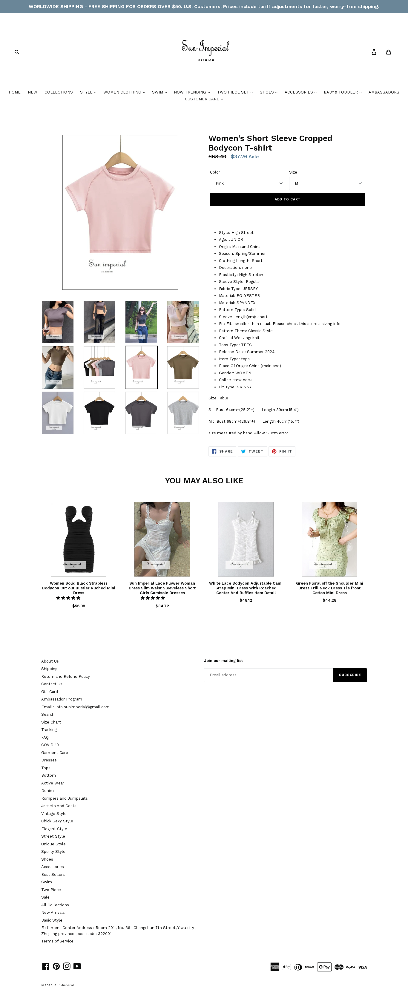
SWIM (158, 92)
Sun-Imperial (64, 985)
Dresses (49, 760)
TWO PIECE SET (233, 92)
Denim (47, 790)
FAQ (45, 737)
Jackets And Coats (58, 806)
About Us (50, 661)
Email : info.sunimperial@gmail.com (75, 707)
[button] (69, 598)
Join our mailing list (223, 660)
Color (215, 172)
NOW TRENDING (190, 92)
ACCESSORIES (299, 92)
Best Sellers (53, 874)
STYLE (87, 92)
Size (293, 172)
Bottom (48, 775)
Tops (45, 768)
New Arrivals (53, 912)
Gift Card (49, 691)
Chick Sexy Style (57, 821)
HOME (15, 92)
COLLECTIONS (59, 92)
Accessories (52, 866)
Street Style (53, 836)
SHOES (267, 92)
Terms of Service (57, 941)
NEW (32, 92)
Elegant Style (54, 829)
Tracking (49, 729)
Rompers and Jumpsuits (64, 798)
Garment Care (54, 752)
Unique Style (53, 844)
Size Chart (51, 722)
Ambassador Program (61, 699)
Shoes (47, 859)
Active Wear (52, 783)
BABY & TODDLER (341, 92)
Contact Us (51, 684)
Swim (46, 882)
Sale (45, 897)
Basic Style (51, 920)
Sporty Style (53, 851)
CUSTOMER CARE (202, 99)
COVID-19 (50, 745)
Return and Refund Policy (65, 676)
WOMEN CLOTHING (122, 92)
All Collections (55, 905)
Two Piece (51, 889)
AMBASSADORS (384, 92)
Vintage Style (54, 813)
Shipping (49, 668)
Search (47, 714)
